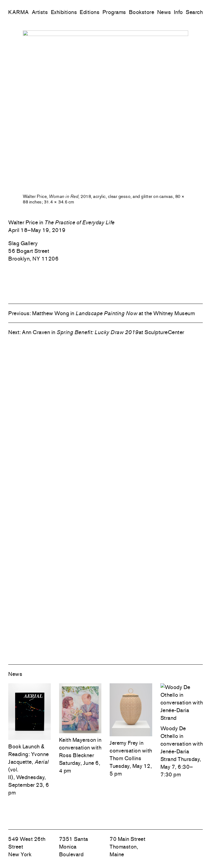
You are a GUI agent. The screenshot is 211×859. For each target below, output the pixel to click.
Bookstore (141, 12)
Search (194, 12)
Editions (89, 12)
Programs (114, 12)
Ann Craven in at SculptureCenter (103, 332)
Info (178, 12)
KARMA (18, 12)
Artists (40, 12)
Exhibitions (64, 12)
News (164, 12)
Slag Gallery (23, 243)
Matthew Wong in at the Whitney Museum (113, 313)
